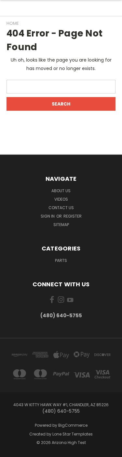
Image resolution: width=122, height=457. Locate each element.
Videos (61, 199)
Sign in (48, 216)
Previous (10, 450)
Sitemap (61, 224)
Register (72, 216)
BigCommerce (73, 425)
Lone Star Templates (72, 434)
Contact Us (61, 207)
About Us (61, 190)
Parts (61, 260)
